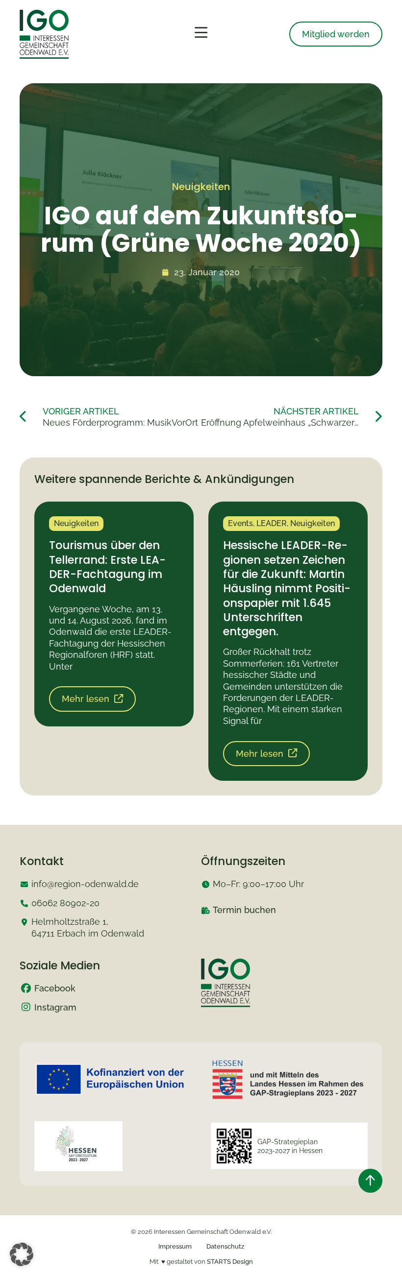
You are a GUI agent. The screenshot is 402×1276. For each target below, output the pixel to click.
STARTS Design (230, 1261)
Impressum (175, 1246)
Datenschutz (225, 1246)
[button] (21, 1254)
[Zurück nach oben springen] (370, 1181)
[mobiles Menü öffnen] (201, 32)
